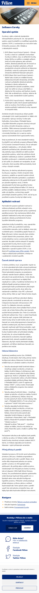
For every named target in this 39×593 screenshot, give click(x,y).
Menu (33, 3)
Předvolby (19, 588)
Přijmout (19, 577)
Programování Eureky (21, 507)
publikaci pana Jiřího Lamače (19, 251)
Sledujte (20, 549)
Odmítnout (20, 583)
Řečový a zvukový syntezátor (27, 502)
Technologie (21, 505)
